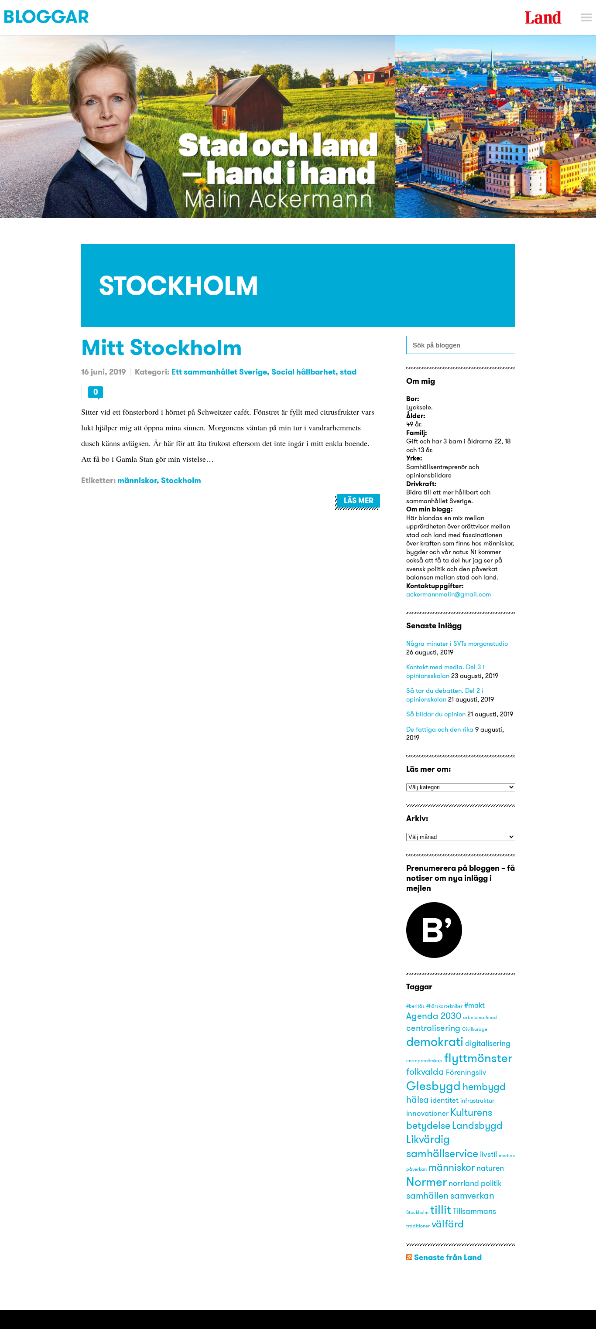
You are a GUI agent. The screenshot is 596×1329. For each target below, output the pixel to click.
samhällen (427, 1195)
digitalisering (487, 1043)
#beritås (415, 1006)
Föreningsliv (466, 1072)
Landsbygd (477, 1125)
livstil (488, 1154)
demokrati (434, 1041)
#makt (474, 1005)
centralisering (433, 1027)
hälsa (417, 1099)
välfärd (448, 1223)
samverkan (472, 1195)
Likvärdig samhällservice (442, 1146)
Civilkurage (474, 1029)
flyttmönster (478, 1057)
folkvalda (425, 1071)
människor (137, 480)
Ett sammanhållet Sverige (219, 372)
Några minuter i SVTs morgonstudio (457, 643)
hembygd (484, 1086)
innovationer (427, 1113)
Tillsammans (474, 1211)
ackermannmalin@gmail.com (448, 594)
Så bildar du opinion (436, 714)
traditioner (418, 1226)
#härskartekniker (444, 1006)
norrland (464, 1183)
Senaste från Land (448, 1257)
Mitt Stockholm (161, 347)
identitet (445, 1100)
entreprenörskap (424, 1060)
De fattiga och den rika (439, 729)
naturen (490, 1168)
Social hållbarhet (303, 372)
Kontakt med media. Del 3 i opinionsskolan (445, 671)
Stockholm (181, 480)
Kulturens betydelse (449, 1118)
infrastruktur (477, 1100)
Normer (426, 1181)
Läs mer (358, 500)
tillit (440, 1209)
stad (348, 372)
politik (491, 1183)
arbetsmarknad (480, 1017)
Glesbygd (433, 1085)
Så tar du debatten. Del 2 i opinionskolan (444, 694)
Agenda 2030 (433, 1015)
